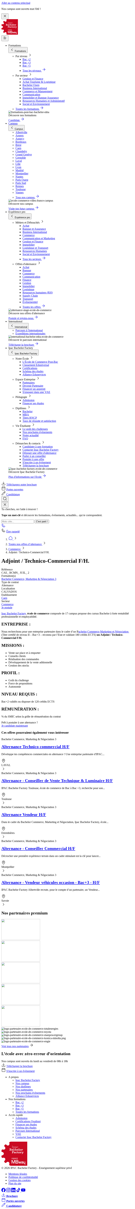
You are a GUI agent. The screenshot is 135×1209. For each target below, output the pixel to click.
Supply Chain (30, 295)
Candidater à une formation (37, 446)
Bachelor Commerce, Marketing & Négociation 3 (28, 579)
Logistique (28, 289)
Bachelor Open (30, 85)
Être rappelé (13, 531)
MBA (25, 414)
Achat (25, 225)
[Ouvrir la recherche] (4, 499)
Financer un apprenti (33, 388)
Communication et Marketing (38, 238)
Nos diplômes (23, 1086)
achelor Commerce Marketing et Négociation (104, 631)
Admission (28, 400)
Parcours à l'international (29, 330)
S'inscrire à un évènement (36, 462)
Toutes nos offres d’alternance (25, 544)
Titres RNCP (29, 417)
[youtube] (23, 1191)
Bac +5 (26, 65)
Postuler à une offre (33, 459)
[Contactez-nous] (3, 526)
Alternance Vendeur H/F (23, 814)
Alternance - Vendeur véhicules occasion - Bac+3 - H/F (50, 882)
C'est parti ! (42, 521)
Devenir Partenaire (32, 385)
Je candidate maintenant (14, 725)
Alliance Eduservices (34, 374)
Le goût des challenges (35, 429)
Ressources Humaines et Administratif (43, 100)
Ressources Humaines (34, 251)
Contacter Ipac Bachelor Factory (40, 449)
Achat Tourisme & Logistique (39, 81)
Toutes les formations (27, 1111)
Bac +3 (26, 62)
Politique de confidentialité (23, 1177)
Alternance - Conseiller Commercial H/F (38, 848)
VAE (18, 1134)
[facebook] (3, 1191)
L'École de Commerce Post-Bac (40, 361)
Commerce (28, 235)
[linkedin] (13, 1191)
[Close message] (4, 16)
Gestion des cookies (19, 1180)
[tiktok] (18, 1191)
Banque (26, 270)
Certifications (29, 368)
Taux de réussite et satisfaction (39, 420)
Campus (13, 123)
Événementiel (30, 302)
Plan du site (14, 1183)
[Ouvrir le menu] (4, 38)
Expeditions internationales (30, 333)
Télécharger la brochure (35, 465)
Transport (27, 298)
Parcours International (27, 1130)
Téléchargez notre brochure (21, 484)
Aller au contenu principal (15, 2)
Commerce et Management (37, 91)
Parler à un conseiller (34, 456)
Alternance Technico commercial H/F (35, 746)
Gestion (26, 283)
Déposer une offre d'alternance (39, 452)
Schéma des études (32, 371)
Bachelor (27, 411)
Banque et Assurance (34, 228)
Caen (4, 597)
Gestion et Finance (32, 78)
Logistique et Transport (35, 247)
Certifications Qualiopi (28, 1121)
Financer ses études (33, 403)
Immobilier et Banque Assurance (40, 97)
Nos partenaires (24, 1089)
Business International (34, 88)
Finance (26, 279)
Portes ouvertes (14, 489)
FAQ (25, 438)
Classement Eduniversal (35, 364)
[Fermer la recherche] (4, 505)
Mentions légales (17, 1173)
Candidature (13, 494)
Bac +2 (26, 59)
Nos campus (22, 1083)
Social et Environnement (36, 104)
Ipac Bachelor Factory (13, 613)
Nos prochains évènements (37, 432)
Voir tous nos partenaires (15, 1046)
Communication (31, 94)
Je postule (6, 607)
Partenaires (28, 382)
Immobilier (28, 244)
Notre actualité (30, 435)
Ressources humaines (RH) (37, 292)
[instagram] (8, 1191)
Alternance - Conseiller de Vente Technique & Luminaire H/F (57, 780)
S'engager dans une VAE (36, 392)
